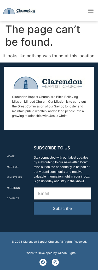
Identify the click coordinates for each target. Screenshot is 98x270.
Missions (13, 187)
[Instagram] (55, 262)
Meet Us (13, 166)
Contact (13, 198)
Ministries (14, 177)
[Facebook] (43, 262)
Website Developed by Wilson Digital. (51, 253)
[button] (90, 10)
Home (11, 156)
